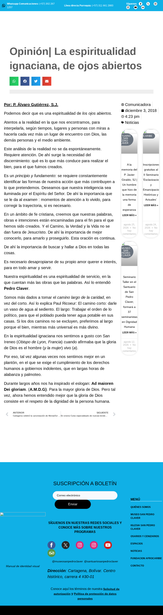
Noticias (132, 122)
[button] (14, 81)
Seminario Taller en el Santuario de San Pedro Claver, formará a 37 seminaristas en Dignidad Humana (129, 302)
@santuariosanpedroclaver (101, 561)
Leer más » (129, 215)
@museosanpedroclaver (67, 561)
